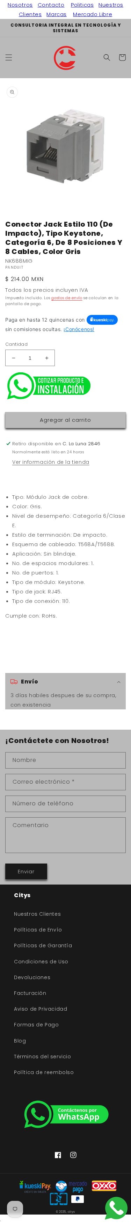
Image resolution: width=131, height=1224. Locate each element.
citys (71, 1212)
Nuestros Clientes (37, 913)
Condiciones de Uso (41, 961)
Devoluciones (32, 977)
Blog (20, 1040)
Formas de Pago (36, 1024)
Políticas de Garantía (43, 945)
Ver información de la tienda (50, 462)
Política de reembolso (44, 1072)
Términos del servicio (42, 1056)
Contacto (51, 4)
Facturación (30, 993)
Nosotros (20, 4)
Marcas (56, 14)
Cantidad (16, 344)
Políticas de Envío (38, 929)
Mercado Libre (92, 14)
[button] (8, 57)
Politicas (82, 4)
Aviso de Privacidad (40, 1008)
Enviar (26, 871)
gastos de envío (66, 298)
